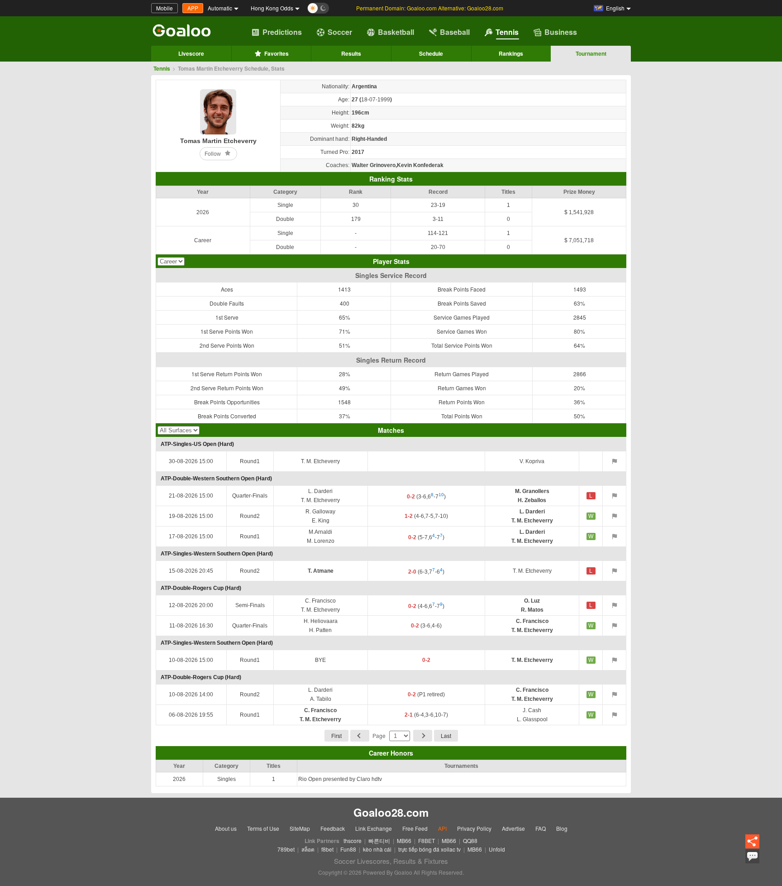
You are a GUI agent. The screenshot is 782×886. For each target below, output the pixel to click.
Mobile (164, 8)
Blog (561, 828)
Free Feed (415, 828)
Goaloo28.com (391, 812)
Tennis (507, 32)
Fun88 (348, 849)
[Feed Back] (752, 856)
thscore (352, 840)
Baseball (455, 32)
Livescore (191, 53)
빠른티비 (379, 840)
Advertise (513, 828)
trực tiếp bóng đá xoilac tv (429, 849)
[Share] (752, 841)
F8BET (426, 840)
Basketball (396, 32)
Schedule (431, 53)
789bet (286, 849)
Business (560, 32)
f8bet (327, 849)
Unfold (497, 849)
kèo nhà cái (377, 849)
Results (351, 53)
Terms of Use (263, 828)
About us (226, 828)
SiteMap (300, 828)
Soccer (340, 32)
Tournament (591, 53)
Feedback (332, 828)
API (442, 828)
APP (192, 8)
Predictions (282, 32)
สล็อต (308, 849)
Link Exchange (373, 828)
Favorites (276, 53)
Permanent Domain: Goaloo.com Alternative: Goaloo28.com (429, 8)
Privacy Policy (474, 828)
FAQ (540, 828)
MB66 (404, 840)
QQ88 (470, 840)
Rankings (511, 53)
